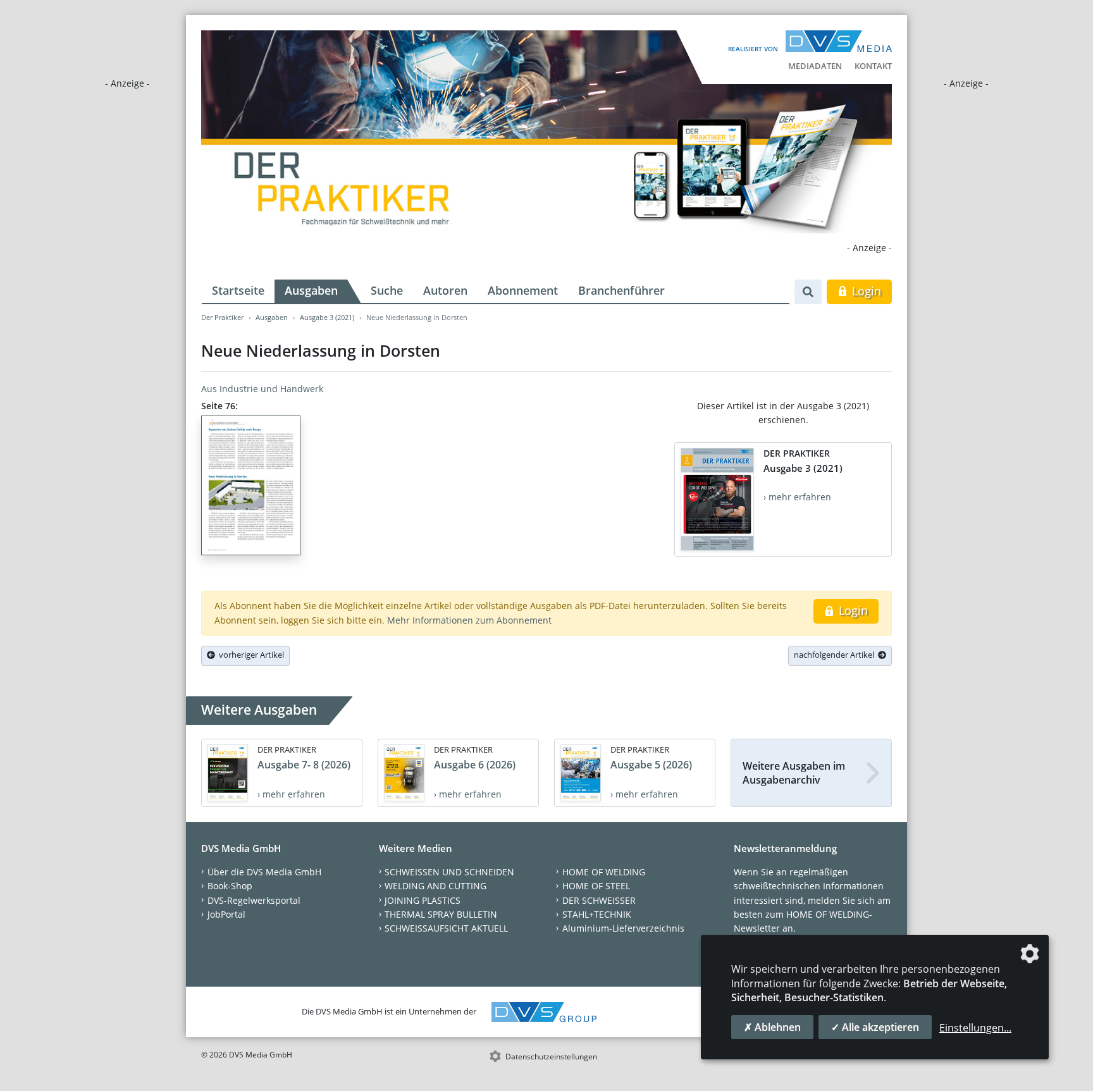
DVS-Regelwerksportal (253, 900)
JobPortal (226, 914)
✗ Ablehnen (772, 1027)
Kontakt (873, 65)
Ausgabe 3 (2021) (327, 317)
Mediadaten (815, 65)
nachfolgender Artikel (836, 654)
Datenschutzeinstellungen (551, 1056)
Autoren (445, 290)
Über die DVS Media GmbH (264, 872)
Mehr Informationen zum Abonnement (469, 620)
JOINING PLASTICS (422, 900)
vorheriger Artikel (249, 654)
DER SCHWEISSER (599, 900)
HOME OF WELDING (603, 872)
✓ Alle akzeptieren (875, 1027)
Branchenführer (621, 290)
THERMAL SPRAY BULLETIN (441, 914)
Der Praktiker (222, 317)
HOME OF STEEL (596, 886)
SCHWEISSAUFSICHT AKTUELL (446, 928)
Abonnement (523, 290)
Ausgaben (311, 290)
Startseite (238, 290)
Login (865, 291)
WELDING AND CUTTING (435, 886)
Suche (387, 290)
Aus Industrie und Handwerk (262, 389)
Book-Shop (229, 886)
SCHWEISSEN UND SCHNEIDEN (449, 872)
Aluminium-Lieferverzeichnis (623, 928)
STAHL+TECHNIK (596, 914)
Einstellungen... (975, 1028)
